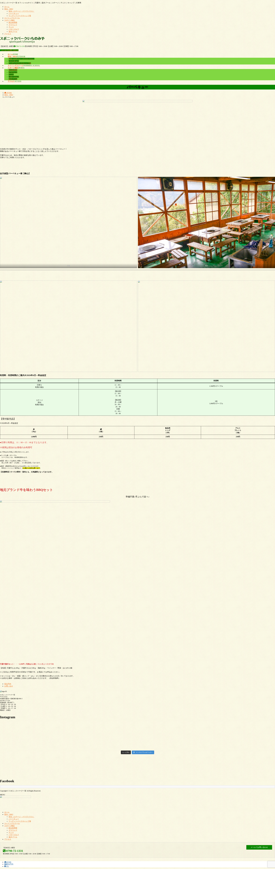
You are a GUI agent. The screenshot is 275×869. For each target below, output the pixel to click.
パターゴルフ (14, 29)
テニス (11, 27)
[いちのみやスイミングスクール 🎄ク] (45, 746)
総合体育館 (13, 22)
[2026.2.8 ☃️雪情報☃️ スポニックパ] (45, 733)
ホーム (6, 7)
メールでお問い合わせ (9, 50)
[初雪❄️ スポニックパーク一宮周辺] (229, 740)
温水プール (13, 31)
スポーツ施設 (9, 20)
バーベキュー (14, 13)
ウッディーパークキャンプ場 (20, 16)
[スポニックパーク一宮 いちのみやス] (229, 745)
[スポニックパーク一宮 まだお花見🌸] (137, 725)
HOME (8, 862)
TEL (7, 866)
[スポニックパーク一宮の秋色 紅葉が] (137, 746)
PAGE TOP (267, 841)
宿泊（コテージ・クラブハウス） (21, 11)
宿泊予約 (7, 684)
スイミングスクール (12, 18)
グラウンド (13, 25)
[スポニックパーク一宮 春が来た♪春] (229, 724)
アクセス (7, 34)
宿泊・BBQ (8, 9)
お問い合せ (8, 686)
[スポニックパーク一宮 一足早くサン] (137, 740)
